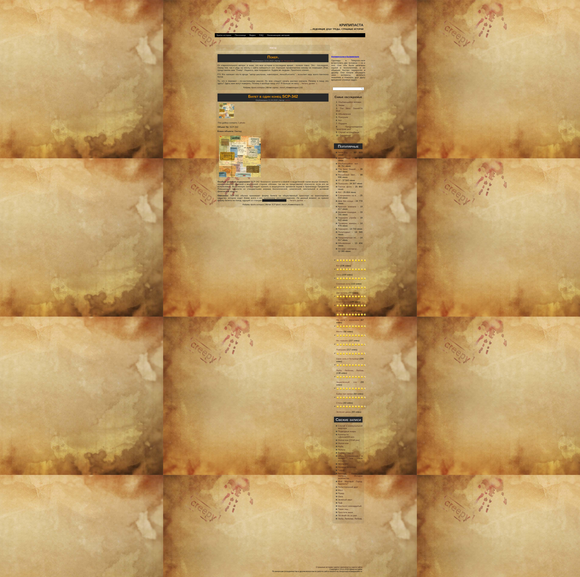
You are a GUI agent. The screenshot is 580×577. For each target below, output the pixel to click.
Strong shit (343, 464)
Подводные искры (347, 431)
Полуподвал (344, 232)
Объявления (344, 114)
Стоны (339, 403)
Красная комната (347, 206)
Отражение (345, 135)
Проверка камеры (347, 223)
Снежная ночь (343, 284)
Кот (340, 120)
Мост (340, 490)
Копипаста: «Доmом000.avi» (346, 435)
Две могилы (342, 293)
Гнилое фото (345, 186)
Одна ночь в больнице (347, 358)
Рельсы (341, 449)
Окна (338, 274)
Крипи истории (224, 35)
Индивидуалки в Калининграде (345, 57)
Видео (252, 35)
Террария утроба (347, 218)
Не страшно (342, 340)
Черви (341, 105)
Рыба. (341, 446)
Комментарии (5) (295, 205)
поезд (282, 88)
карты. (275, 88)
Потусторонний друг (348, 487)
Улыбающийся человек (349, 102)
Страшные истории (324, 567)
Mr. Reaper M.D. (288, 61)
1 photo (241, 123)
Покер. (273, 57)
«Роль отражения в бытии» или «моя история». (350, 458)
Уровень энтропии (347, 467)
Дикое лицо (344, 158)
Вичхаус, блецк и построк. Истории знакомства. (350, 475)
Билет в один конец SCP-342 (273, 96)
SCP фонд (276, 205)
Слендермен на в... (348, 195)
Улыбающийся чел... (349, 163)
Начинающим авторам (278, 35)
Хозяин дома (342, 302)
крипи (336, 567)
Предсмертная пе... (348, 237)
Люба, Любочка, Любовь (350, 370)
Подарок (342, 123)
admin (287, 100)
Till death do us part (347, 515)
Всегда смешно (345, 453)
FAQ (261, 35)
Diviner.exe (343, 443)
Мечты (339, 331)
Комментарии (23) (294, 88)
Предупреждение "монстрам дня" (349, 127)
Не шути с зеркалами (347, 320)
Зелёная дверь (343, 412)
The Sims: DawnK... (348, 169)
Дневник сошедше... (348, 212)
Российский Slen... (347, 175)
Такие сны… (344, 509)
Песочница (240, 35)
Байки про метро (344, 394)
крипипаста (351, 24)
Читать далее (309, 83)
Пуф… (341, 503)
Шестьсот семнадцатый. (350, 506)
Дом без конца (345, 201)
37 (339, 180)
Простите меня (345, 512)
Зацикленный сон (346, 382)
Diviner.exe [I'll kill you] (348, 440)
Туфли (341, 470)
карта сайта (357, 567)
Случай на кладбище (348, 132)
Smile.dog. (343, 152)
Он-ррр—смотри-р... (348, 249)
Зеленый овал (345, 499)
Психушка (343, 117)
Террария (343, 229)
